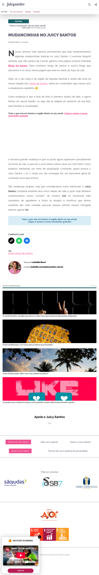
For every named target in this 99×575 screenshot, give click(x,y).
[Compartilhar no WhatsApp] (19, 241)
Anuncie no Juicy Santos (18, 442)
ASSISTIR (20, 571)
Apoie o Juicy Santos (20, 451)
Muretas (36, 12)
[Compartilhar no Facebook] (27, 241)
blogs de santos (24, 253)
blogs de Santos (38, 83)
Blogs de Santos (17, 65)
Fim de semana (16, 12)
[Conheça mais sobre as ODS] (49, 534)
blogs (11, 253)
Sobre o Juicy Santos (80, 442)
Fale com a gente (49, 442)
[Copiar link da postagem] (11, 241)
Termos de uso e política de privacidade (68, 451)
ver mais (93, 286)
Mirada (28, 12)
